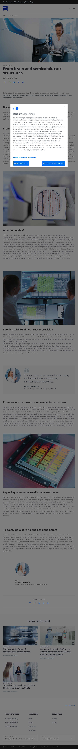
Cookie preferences (21, 163)
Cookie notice (18, 157)
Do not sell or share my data (53, 163)
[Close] (65, 106)
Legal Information (29, 157)
